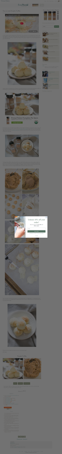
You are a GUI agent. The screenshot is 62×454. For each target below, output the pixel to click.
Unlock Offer (36, 231)
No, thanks (36, 235)
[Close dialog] (46, 217)
